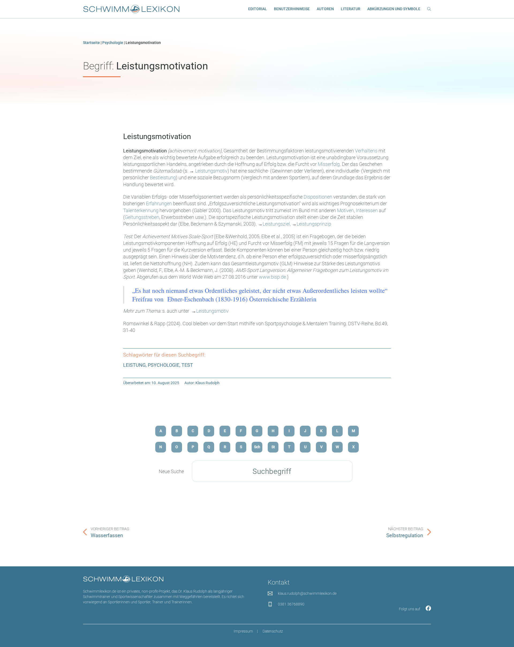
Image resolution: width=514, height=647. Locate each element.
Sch (257, 447)
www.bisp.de (272, 277)
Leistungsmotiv (211, 171)
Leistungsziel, (277, 224)
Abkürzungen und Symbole (393, 9)
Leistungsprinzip (314, 224)
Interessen (367, 210)
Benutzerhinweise (292, 9)
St (273, 447)
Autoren (325, 9)
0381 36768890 (291, 604)
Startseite (91, 42)
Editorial (257, 9)
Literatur (350, 9)
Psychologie (112, 42)
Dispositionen (318, 197)
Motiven (345, 210)
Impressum (243, 631)
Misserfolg (329, 164)
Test (187, 365)
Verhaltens (367, 151)
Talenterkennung (140, 210)
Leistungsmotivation (157, 136)
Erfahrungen (159, 203)
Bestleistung (163, 177)
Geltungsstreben (142, 217)
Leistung (134, 365)
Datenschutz (273, 631)
